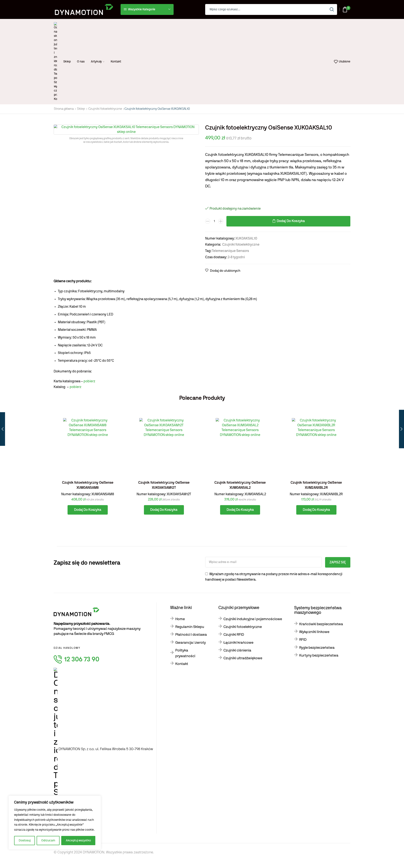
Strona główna (64, 108)
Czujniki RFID (233, 634)
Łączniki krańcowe (238, 642)
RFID (303, 639)
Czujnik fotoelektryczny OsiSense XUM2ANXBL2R (316, 485)
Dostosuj (25, 840)
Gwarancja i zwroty (190, 642)
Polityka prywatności (185, 653)
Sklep (67, 61)
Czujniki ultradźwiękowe (242, 658)
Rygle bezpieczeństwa (317, 647)
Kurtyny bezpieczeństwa (318, 655)
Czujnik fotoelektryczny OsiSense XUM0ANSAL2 (240, 485)
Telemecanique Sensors (230, 251)
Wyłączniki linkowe (314, 632)
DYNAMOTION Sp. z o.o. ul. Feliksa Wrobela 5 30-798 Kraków (105, 749)
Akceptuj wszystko (78, 840)
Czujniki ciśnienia (237, 650)
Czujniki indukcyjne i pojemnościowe (252, 619)
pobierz (89, 381)
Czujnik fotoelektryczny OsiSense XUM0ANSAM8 (87, 485)
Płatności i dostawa (191, 634)
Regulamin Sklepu (189, 627)
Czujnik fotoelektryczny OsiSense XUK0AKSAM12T (164, 485)
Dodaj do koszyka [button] (113, 458)
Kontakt (116, 61)
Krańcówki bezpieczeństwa (321, 624)
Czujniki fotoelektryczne (105, 108)
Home (180, 619)
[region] (54, 823)
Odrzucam (48, 840)
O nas (81, 61)
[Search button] (331, 9)
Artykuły (96, 61)
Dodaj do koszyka (291, 221)
